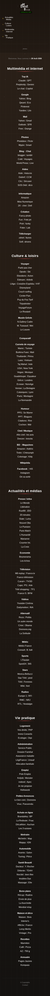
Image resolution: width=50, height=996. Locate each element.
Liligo (12, 284)
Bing (29, 98)
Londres (29, 380)
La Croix (25, 547)
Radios (25, 692)
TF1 (33, 589)
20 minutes (25, 515)
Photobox (21, 141)
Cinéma (29, 603)
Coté (20, 159)
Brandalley (23, 816)
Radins (29, 895)
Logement (25, 726)
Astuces (28, 173)
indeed (22, 782)
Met (31, 326)
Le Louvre (25, 330)
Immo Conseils (25, 734)
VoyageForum (25, 308)
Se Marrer (28, 413)
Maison (22, 917)
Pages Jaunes (25, 961)
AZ (21, 951)
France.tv (30, 573)
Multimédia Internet (8, 30)
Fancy (22, 216)
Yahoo (22, 98)
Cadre (30, 322)
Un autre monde (25, 621)
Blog (21, 151)
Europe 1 (22, 696)
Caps (20, 585)
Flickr (30, 141)
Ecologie (22, 738)
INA (31, 607)
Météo (25, 642)
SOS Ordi (22, 185)
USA (19, 368)
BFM (30, 593)
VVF (38, 284)
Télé (20, 682)
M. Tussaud (22, 326)
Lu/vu (28, 519)
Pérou (30, 356)
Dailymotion (22, 607)
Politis (28, 617)
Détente (21, 870)
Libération (25, 507)
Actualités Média (7, 18)
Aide (20, 173)
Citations (22, 421)
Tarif (31, 300)
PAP (30, 730)
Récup (21, 895)
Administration (25, 744)
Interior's (25, 921)
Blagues (28, 417)
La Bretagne (29, 388)
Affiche (21, 925)
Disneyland (25, 288)
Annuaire (25, 957)
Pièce (29, 856)
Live (32, 163)
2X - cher (22, 206)
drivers (28, 242)
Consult (21, 650)
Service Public (25, 748)
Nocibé (20, 874)
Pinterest (25, 106)
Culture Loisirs (6, 24)
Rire (30, 421)
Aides (25, 169)
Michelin (22, 838)
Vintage (22, 933)
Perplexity (21, 84)
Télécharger (25, 234)
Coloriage (22, 457)
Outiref (22, 177)
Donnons (31, 800)
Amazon (25, 198)
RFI (30, 696)
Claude (22, 80)
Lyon (31, 392)
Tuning (21, 856)
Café (21, 947)
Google (25, 95)
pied (30, 678)
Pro (29, 933)
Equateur (31, 376)
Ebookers (21, 276)
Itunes (28, 238)
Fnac (31, 820)
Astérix (30, 449)
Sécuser (28, 181)
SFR (29, 124)
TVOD (29, 581)
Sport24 (22, 664)
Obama (28, 625)
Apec (29, 782)
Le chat (20, 88)
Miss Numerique (25, 202)
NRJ (28, 700)
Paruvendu (28, 804)
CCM (29, 177)
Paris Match (25, 531)
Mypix (21, 145)
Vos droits (22, 730)
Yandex (22, 110)
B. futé (30, 650)
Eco (29, 103)
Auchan (30, 824)
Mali (32, 352)
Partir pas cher (25, 268)
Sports (25, 656)
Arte (31, 585)
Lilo (29, 110)
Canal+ (21, 581)
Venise (18, 388)
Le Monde (25, 503)
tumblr (29, 155)
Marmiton (25, 943)
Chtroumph (28, 453)
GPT (29, 80)
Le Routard (25, 312)
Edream (21, 280)
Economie (25, 553)
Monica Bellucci (25, 674)
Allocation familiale (25, 764)
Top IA (25, 77)
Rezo (21, 617)
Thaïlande (21, 356)
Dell (30, 206)
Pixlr (22, 224)
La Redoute (21, 820)
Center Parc (25, 296)
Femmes (28, 682)
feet (28, 686)
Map (30, 838)
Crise (20, 625)
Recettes (25, 939)
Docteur (19, 866)
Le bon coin (19, 800)
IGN (29, 842)
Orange (28, 129)
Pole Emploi (25, 774)
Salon (29, 852)
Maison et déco (25, 913)
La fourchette (25, 903)
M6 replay (20, 573)
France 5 (22, 593)
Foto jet (27, 220)
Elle (30, 882)
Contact (25, 985)
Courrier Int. (25, 543)
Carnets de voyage (25, 344)
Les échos (25, 561)
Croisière (21, 284)
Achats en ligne (25, 812)
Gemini (30, 84)
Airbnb (29, 280)
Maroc (21, 348)
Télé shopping (22, 589)
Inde (30, 364)
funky (28, 224)
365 (29, 664)
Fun (21, 220)
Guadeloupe (20, 376)
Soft (21, 242)
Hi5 (31, 469)
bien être (29, 874)
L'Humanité (25, 535)
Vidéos (25, 599)
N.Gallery (21, 322)
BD (18, 445)
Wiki (22, 686)
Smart (28, 145)
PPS (19, 413)
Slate (21, 519)
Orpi (30, 738)
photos (25, 49)
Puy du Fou (22, 300)
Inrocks (29, 439)
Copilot (29, 88)
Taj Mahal (22, 364)
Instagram (25, 473)
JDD (29, 511)
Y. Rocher (29, 866)
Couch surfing (25, 292)
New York (28, 368)
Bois (29, 917)
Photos (25, 137)
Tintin (19, 453)
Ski (29, 272)
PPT (20, 417)
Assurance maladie (25, 756)
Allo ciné (21, 435)
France (29, 925)
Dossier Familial (25, 752)
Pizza (28, 947)
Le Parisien (25, 527)
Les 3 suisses (25, 828)
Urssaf (31, 760)
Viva (19, 804)
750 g (27, 951)
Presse (21, 499)
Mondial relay (25, 907)
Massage (22, 882)
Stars (25, 670)
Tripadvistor (25, 304)
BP (30, 816)
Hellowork (25, 790)
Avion (30, 276)
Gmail (29, 121)
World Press (22, 163)
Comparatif (25, 338)
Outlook (22, 124)
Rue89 (22, 511)
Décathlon (20, 824)
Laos (20, 360)
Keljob (20, 778)
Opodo (22, 272)
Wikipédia (25, 463)
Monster (29, 778)
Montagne (28, 396)
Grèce (20, 380)
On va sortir (25, 477)
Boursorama (25, 557)
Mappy (22, 842)
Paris (19, 396)
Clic (20, 181)
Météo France (25, 646)
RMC (22, 700)
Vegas (20, 372)
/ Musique (28, 431)
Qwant (22, 103)
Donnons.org (25, 629)
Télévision (25, 569)
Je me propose (25, 786)
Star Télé (22, 678)
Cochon (22, 425)
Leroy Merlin (25, 929)
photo (28, 216)
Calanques (22, 392)
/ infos (29, 499)
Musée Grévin (25, 318)
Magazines (27, 445)
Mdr (29, 425)
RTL (20, 704)
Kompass (25, 965)
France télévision (25, 577)
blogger (21, 155)
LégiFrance (21, 760)
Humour (25, 409)
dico (30, 185)
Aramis (21, 852)
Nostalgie (27, 704)
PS (25, 585)
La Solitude (25, 633)
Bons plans (25, 891)
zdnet (21, 238)
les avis (30, 435)
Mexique (29, 372)
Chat (28, 151)
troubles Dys (25, 879)
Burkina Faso (22, 352)
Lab (28, 228)
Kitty (30, 457)
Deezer (20, 439)
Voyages (28, 159)
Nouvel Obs (25, 523)
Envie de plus (25, 899)
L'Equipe (25, 660)
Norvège (29, 384)
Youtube (21, 603)
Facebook (22, 469)
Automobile (25, 849)
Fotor (22, 228)
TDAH (30, 870)
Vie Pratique (7, 36)
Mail (25, 117)
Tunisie (28, 348)
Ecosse (20, 384)
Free (21, 129)
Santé (21, 862)
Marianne (25, 539)
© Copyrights (25, 982)
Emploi (25, 770)
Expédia (30, 284)
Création (25, 212)
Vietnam (28, 360)
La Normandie (25, 400)
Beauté (28, 862)
